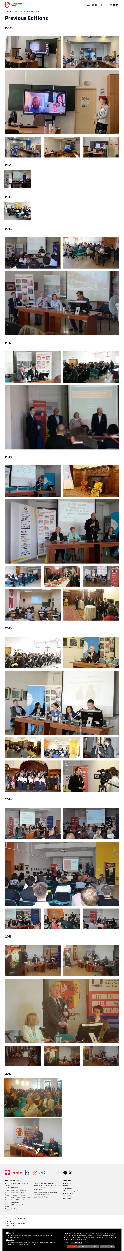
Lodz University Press (41, 1197)
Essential (11, 1233)
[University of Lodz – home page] (18, 5)
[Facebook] (65, 1173)
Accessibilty (67, 1198)
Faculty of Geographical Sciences (15, 1195)
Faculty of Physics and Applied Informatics (47, 1185)
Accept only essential (88, 1247)
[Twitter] (71, 1173)
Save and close (107, 1247)
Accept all (72, 1247)
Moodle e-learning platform (71, 1191)
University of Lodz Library (42, 1194)
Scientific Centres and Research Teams (46, 1192)
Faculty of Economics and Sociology (16, 1190)
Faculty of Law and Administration (15, 1200)
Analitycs (11, 1240)
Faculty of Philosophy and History (44, 1183)
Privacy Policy (76, 1242)
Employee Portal (68, 1188)
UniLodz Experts (68, 1193)
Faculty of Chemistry (11, 1188)
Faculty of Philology (11, 1209)
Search (87, 5)
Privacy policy (67, 1196)
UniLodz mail (67, 1183)
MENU (115, 5)
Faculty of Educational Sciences (14, 1192)
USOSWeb (66, 1186)
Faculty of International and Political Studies (18, 1197)
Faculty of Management (12, 1202)
